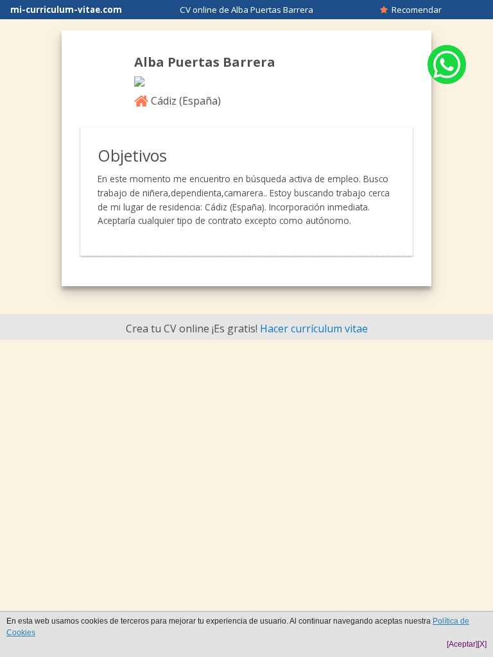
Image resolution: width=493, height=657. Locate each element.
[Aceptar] (462, 644)
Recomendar (415, 9)
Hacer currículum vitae (314, 328)
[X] (482, 644)
